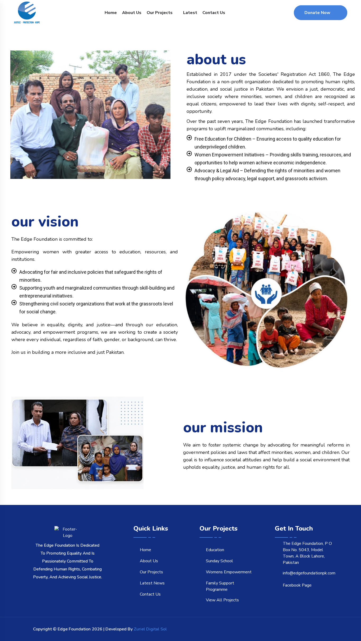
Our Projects (160, 13)
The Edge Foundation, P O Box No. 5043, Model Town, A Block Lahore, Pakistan (307, 553)
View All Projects (222, 600)
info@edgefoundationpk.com (309, 573)
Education (215, 550)
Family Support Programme (220, 586)
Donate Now (317, 13)
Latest (190, 13)
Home (111, 13)
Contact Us (213, 13)
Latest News (152, 583)
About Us (131, 13)
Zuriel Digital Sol (150, 629)
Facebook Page (297, 585)
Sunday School (219, 561)
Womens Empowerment (229, 572)
